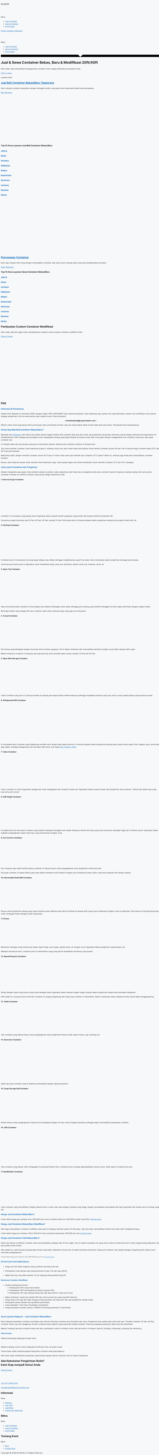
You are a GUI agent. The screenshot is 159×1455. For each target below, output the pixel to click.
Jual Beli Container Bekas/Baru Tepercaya (27, 82)
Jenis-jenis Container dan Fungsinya (19, 467)
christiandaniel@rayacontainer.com (15, 1387)
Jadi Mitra (9, 1408)
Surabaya (5, 160)
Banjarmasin (6, 175)
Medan (4, 195)
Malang (4, 170)
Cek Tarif (9, 1405)
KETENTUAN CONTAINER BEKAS (15, 1262)
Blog (7, 1446)
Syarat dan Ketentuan (14, 1410)
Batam (3, 156)
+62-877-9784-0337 (9, 1383)
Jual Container (11, 21)
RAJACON (5, 4)
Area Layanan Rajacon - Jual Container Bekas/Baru (26, 1316)
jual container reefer (68, 747)
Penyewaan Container (15, 257)
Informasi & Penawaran (12, 409)
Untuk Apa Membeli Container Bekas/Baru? (22, 430)
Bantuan (8, 1403)
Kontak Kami (10, 1448)
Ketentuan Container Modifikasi (14, 1280)
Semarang (5, 180)
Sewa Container (11, 24)
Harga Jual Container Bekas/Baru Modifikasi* (23, 1224)
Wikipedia (17, 435)
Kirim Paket (10, 26)
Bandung (4, 190)
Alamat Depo (6, 1333)
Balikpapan (5, 165)
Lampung (5, 185)
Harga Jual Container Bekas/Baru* (18, 1214)
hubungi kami (95, 1219)
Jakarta (4, 151)
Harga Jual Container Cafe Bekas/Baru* (20, 1238)
